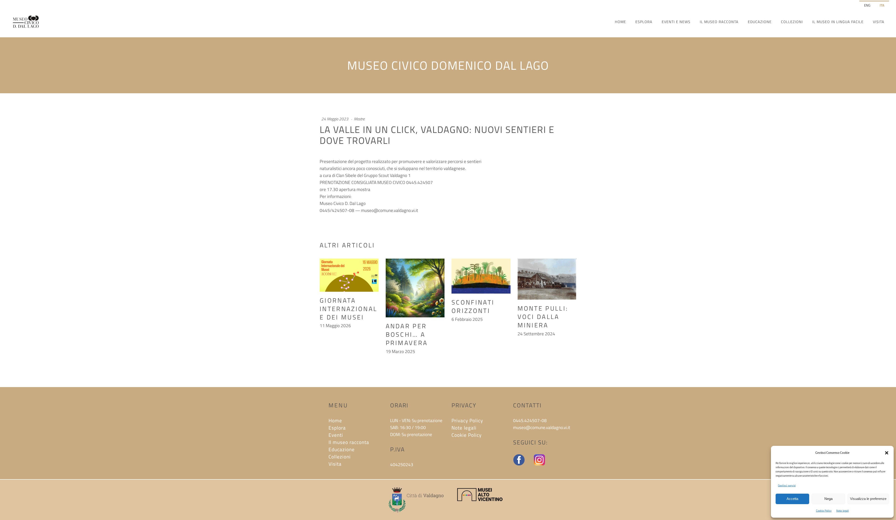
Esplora (337, 427)
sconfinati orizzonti (473, 306)
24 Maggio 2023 (334, 119)
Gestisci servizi (787, 485)
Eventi (336, 435)
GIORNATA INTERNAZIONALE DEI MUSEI (348, 308)
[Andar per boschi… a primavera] (415, 288)
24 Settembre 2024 (536, 333)
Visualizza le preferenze (868, 499)
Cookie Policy (824, 510)
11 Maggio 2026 (335, 325)
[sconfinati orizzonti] (481, 276)
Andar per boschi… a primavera (407, 334)
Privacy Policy (467, 420)
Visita (335, 464)
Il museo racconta (349, 442)
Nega (828, 499)
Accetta (792, 499)
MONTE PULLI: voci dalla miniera (543, 316)
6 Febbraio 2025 (467, 319)
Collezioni (340, 456)
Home (335, 420)
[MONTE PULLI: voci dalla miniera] (547, 279)
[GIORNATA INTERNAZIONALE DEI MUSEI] (349, 275)
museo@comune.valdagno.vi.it (389, 210)
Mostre (359, 119)
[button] (886, 453)
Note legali (842, 510)
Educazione (342, 449)
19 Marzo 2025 (400, 351)
